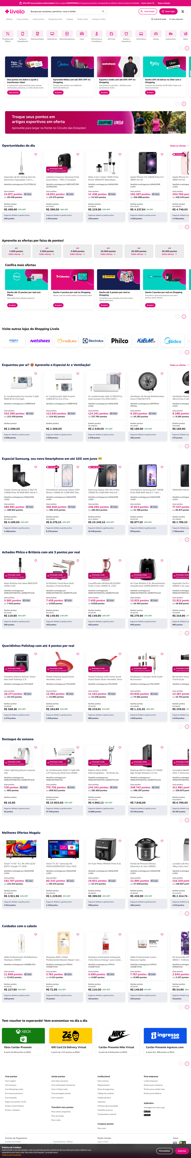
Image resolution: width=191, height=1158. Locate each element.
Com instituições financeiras (63, 1085)
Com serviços (10, 1085)
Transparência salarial (107, 1114)
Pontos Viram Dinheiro (14, 1106)
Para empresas (151, 1076)
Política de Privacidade (11, 1155)
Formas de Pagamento (16, 1138)
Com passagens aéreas (61, 1093)
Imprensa (102, 1102)
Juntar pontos (58, 1076)
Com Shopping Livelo (14, 1089)
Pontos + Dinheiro (12, 1110)
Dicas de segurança (106, 1089)
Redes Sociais (104, 1138)
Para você (102, 1128)
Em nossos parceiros (14, 1093)
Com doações (11, 1098)
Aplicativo (149, 1103)
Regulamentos (104, 1085)
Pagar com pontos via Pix (15, 1102)
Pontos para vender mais (154, 1089)
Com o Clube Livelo (59, 1089)
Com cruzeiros (57, 1098)
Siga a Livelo (103, 1142)
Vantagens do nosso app (154, 1107)
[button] (147, 3)
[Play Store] (147, 1115)
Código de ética (104, 1098)
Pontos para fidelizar (153, 1093)
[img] (182, 1143)
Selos (175, 1138)
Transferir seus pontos (62, 1107)
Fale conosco (103, 1081)
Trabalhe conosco (105, 1110)
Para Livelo (56, 1120)
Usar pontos (11, 1076)
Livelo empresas (151, 1081)
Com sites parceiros (59, 1081)
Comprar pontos (106, 1124)
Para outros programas (61, 1112)
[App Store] (147, 1112)
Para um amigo (57, 1116)
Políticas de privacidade (108, 1106)
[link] (15, 11)
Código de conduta (106, 1093)
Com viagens (10, 1081)
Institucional (104, 1076)
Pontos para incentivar (153, 1085)
